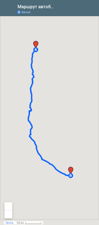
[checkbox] (59, 6)
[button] (36, 50)
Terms (9, 222)
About (26, 12)
